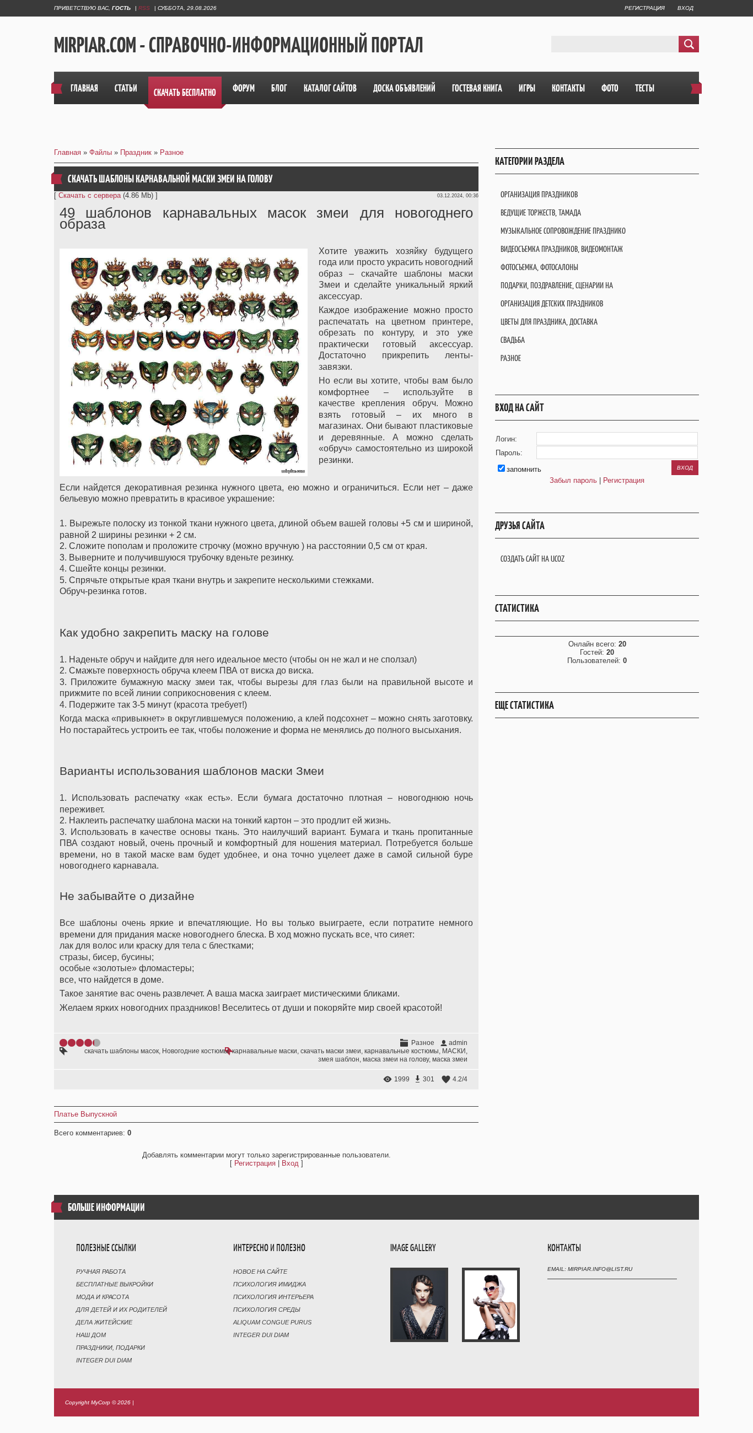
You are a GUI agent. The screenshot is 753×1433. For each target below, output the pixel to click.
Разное (172, 152)
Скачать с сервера (89, 195)
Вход (685, 8)
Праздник (136, 152)
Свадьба (513, 340)
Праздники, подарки (110, 1347)
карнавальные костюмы (401, 1051)
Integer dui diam (104, 1360)
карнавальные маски (264, 1051)
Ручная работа (101, 1271)
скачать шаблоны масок (121, 1051)
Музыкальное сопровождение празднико (563, 230)
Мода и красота (102, 1297)
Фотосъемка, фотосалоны (539, 267)
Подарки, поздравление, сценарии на (557, 285)
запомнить (524, 469)
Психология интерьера (273, 1297)
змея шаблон (338, 1059)
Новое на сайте (260, 1271)
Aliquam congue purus (272, 1322)
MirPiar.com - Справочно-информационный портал (238, 44)
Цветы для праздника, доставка (549, 321)
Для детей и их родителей (121, 1309)
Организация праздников (539, 194)
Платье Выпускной (85, 1114)
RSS (144, 8)
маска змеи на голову (396, 1059)
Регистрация (645, 8)
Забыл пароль (573, 480)
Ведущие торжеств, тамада (541, 212)
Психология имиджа (269, 1284)
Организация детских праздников (552, 303)
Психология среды (266, 1309)
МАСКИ (454, 1051)
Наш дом (91, 1335)
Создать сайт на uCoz (532, 558)
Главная (67, 152)
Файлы (100, 152)
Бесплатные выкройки (114, 1284)
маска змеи (449, 1059)
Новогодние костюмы (195, 1051)
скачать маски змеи (330, 1051)
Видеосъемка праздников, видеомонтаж (562, 249)
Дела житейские (104, 1322)
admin (458, 1043)
